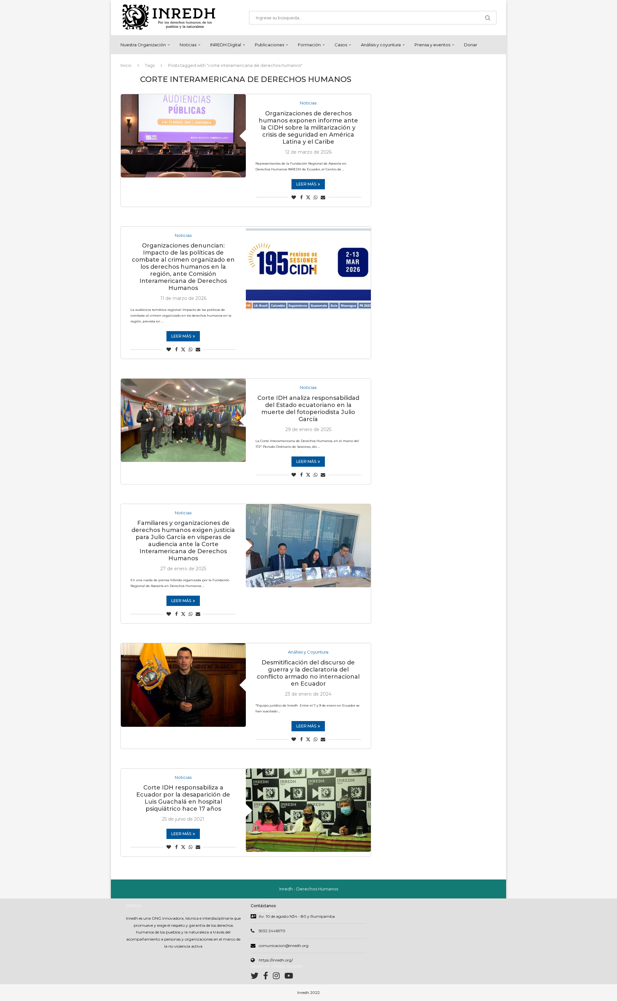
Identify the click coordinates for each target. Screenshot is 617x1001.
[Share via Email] (323, 197)
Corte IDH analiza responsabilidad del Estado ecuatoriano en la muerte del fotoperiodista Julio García (308, 408)
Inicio (126, 65)
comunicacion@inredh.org (283, 945)
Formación (309, 44)
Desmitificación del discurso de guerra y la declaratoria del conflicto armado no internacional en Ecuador (308, 673)
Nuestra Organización (143, 44)
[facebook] (268, 977)
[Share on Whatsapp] (315, 197)
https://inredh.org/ (276, 960)
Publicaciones (269, 44)
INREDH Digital (225, 44)
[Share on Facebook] (301, 197)
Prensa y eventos (432, 44)
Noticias (188, 44)
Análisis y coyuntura (381, 44)
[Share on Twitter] (308, 197)
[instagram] (278, 977)
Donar (470, 44)
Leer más (306, 184)
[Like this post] (293, 197)
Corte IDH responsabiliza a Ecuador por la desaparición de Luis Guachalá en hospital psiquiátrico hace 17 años (183, 798)
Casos (341, 44)
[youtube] (288, 977)
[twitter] (257, 977)
